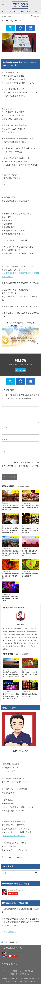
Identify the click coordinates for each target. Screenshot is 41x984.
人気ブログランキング (10, 964)
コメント (6, 404)
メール (5, 439)
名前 (4, 427)
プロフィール (13, 11)
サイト (4, 451)
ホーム (4, 11)
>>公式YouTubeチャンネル (12, 948)
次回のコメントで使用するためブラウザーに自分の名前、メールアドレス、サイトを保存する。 (20, 466)
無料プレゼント (26, 11)
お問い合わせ (24, 974)
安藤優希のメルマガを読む (14, 836)
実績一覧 (14, 974)
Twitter (21, 370)
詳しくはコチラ (10, 931)
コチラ (23, 857)
